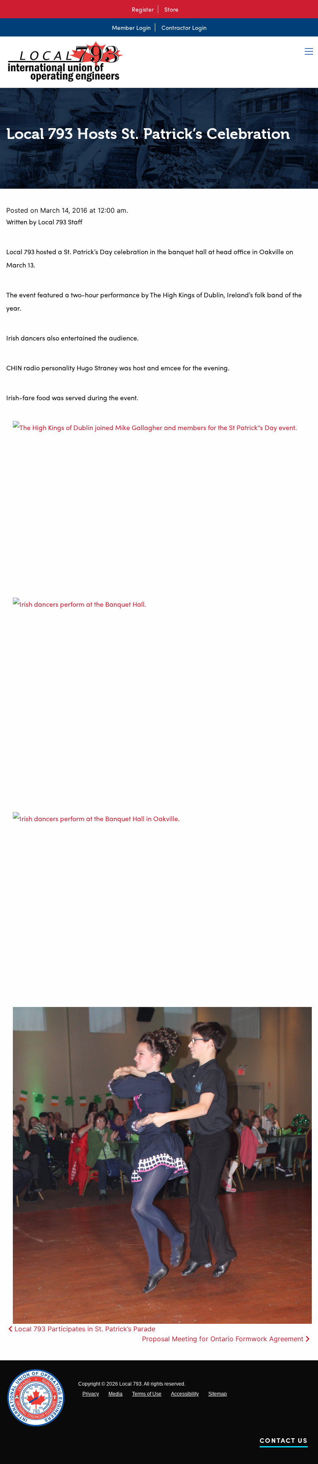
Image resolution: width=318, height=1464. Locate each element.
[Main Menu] (309, 51)
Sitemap (217, 1394)
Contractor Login (184, 27)
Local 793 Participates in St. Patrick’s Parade (84, 1329)
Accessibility (185, 1394)
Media (115, 1394)
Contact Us (284, 1442)
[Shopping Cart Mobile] (187, 9)
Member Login (131, 27)
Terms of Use (146, 1394)
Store (171, 9)
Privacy (90, 1394)
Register (143, 9)
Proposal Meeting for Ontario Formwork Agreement (223, 1339)
